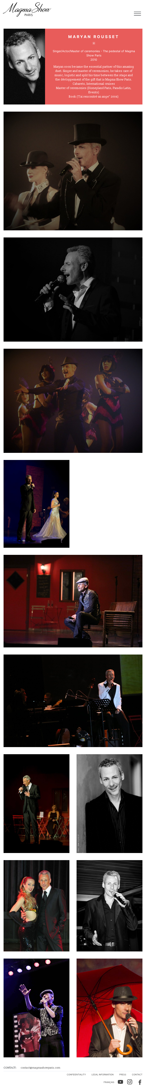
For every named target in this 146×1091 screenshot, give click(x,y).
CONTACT (137, 1074)
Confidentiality (76, 1074)
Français (109, 1082)
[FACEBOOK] (138, 1082)
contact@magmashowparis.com (40, 1067)
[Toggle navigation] (137, 14)
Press (122, 1074)
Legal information (103, 1074)
